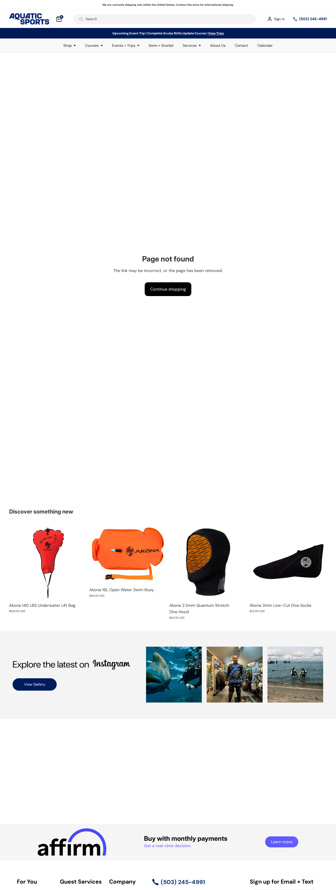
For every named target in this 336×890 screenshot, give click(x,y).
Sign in (279, 19)
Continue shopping (168, 289)
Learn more (282, 842)
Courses (92, 45)
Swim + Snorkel (161, 45)
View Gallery (34, 684)
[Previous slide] (96, 554)
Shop (67, 45)
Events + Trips (123, 45)
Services (190, 45)
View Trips (216, 33)
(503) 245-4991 (313, 18)
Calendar (265, 45)
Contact (241, 45)
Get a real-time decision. (167, 846)
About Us (218, 45)
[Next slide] (160, 554)
